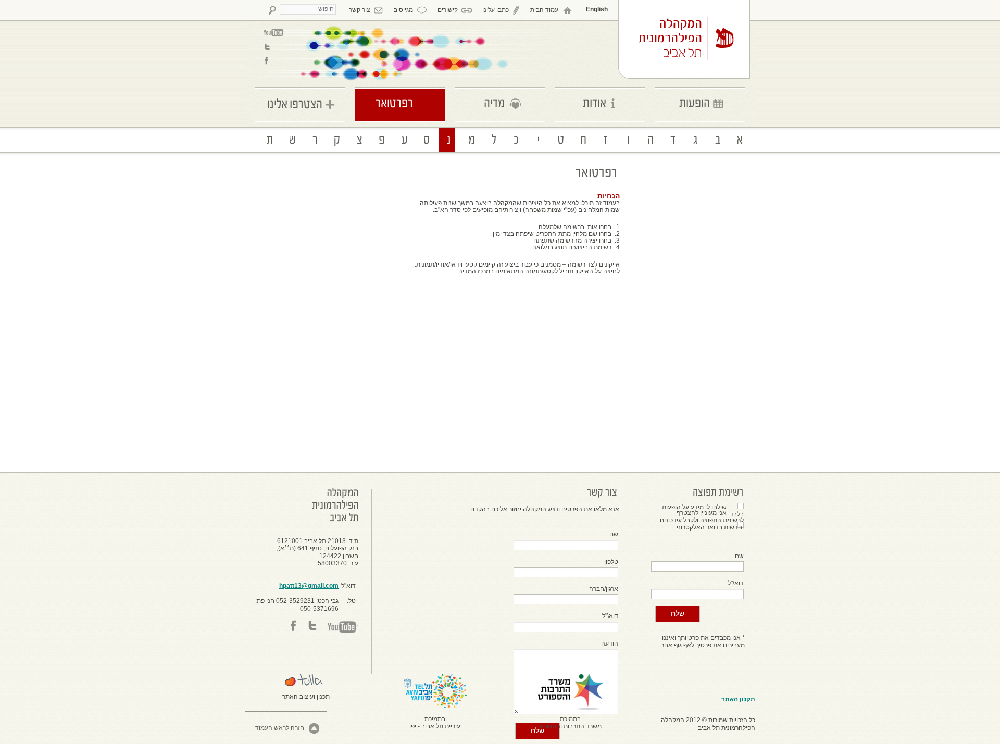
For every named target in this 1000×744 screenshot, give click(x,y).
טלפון (611, 561)
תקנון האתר (738, 699)
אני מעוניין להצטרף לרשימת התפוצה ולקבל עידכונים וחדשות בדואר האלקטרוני (702, 520)
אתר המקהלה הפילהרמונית (686, 39)
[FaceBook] (273, 61)
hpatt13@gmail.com (309, 585)
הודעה (609, 643)
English (597, 9)
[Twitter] (273, 47)
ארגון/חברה (603, 588)
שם (739, 556)
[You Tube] (273, 33)
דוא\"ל (736, 583)
